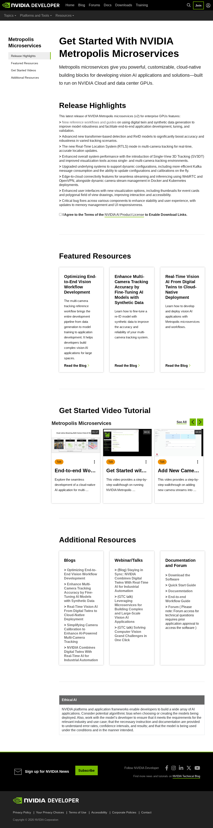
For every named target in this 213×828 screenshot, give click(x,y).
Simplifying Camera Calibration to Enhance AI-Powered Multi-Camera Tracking (81, 633)
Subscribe (86, 770)
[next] (200, 422)
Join (198, 5)
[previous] (193, 422)
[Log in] (208, 5)
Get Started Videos (23, 70)
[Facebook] (166, 767)
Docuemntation (180, 591)
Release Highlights (23, 56)
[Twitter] (188, 767)
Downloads (123, 5)
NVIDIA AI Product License (124, 214)
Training (142, 5)
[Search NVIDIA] (188, 5)
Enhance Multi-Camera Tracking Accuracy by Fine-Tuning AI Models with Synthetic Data (79, 592)
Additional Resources (25, 77)
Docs (107, 5)
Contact (146, 812)
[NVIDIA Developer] (31, 5)
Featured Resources (24, 63)
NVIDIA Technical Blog (186, 776)
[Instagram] (173, 767)
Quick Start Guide (182, 585)
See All (182, 422)
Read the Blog (75, 365)
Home (70, 5)
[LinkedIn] (181, 767)
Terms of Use (77, 812)
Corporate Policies (124, 812)
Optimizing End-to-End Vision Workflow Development (80, 574)
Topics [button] (9, 15)
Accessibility (99, 812)
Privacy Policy (22, 812)
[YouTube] (197, 767)
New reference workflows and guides (89, 122)
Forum (173, 607)
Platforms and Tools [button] (34, 15)
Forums (94, 5)
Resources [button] (64, 15)
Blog (81, 5)
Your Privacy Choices (50, 812)
